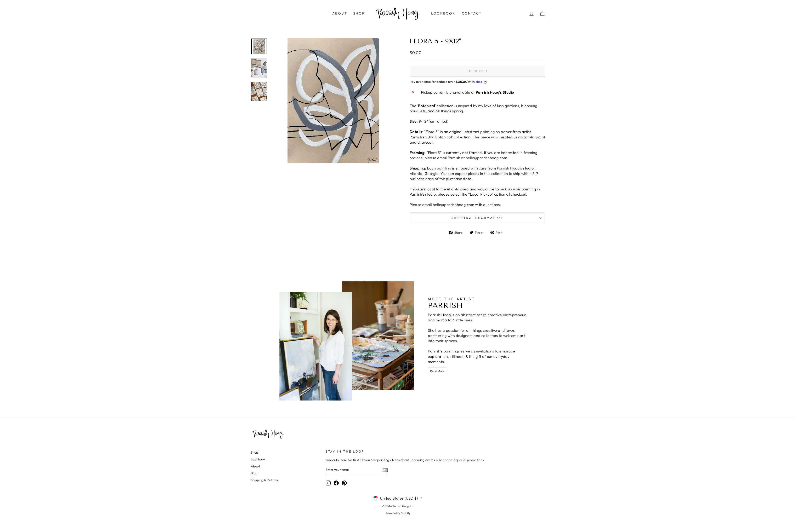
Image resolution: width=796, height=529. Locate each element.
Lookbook (443, 13)
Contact (472, 13)
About (339, 13)
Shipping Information (477, 218)
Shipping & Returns (264, 480)
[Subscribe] (385, 470)
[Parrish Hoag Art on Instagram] (328, 483)
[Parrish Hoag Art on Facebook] (336, 483)
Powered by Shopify (398, 513)
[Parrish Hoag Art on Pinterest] (344, 483)
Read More (437, 371)
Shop (359, 13)
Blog (254, 473)
